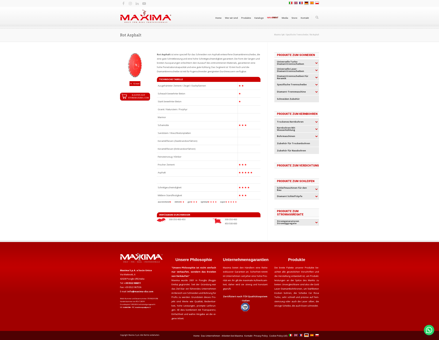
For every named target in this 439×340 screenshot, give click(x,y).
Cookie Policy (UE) (278, 335)
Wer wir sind (231, 17)
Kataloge (259, 17)
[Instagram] (130, 3)
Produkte (246, 17)
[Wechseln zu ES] (312, 3)
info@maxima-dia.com (140, 291)
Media (285, 17)
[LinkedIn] (137, 3)
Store (294, 17)
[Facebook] (123, 3)
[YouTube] (144, 3)
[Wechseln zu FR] (301, 3)
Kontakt (305, 17)
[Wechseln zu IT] (291, 3)
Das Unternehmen (210, 335)
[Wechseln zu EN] (296, 3)
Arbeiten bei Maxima (232, 335)
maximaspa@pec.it (143, 307)
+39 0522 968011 (132, 283)
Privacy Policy (261, 335)
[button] (429, 330)
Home (218, 17)
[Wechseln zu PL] (317, 3)
